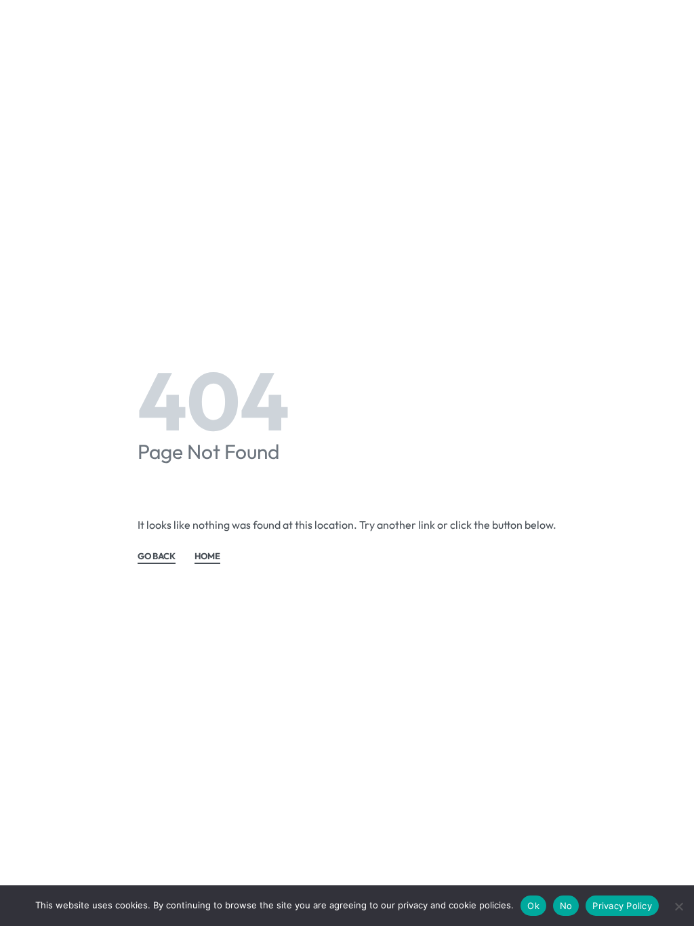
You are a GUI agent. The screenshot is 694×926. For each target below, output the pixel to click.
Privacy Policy (622, 905)
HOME (207, 556)
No (566, 905)
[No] (679, 904)
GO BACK (157, 556)
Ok (533, 905)
